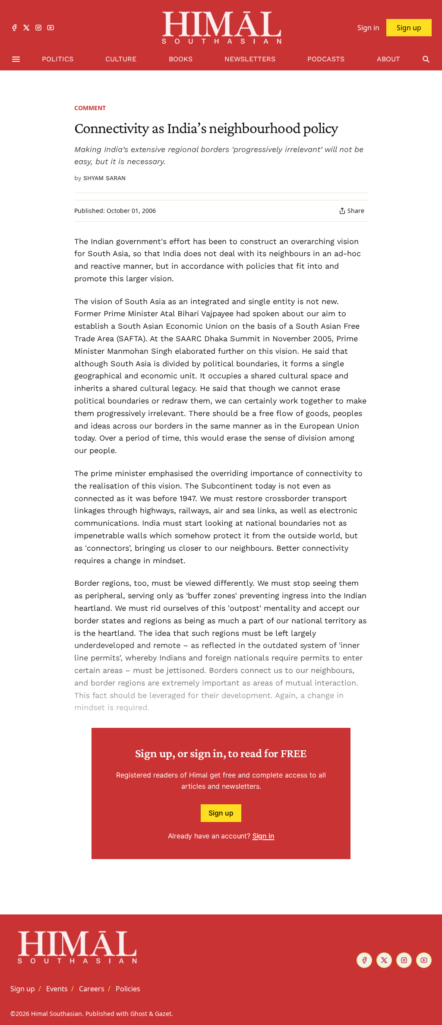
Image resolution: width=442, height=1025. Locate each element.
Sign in (264, 835)
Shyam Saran (104, 178)
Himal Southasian (56, 1013)
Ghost (138, 1013)
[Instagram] (38, 28)
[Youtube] (50, 28)
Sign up (221, 813)
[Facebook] (14, 28)
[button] (22, 989)
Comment (90, 108)
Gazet (163, 1013)
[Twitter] (26, 28)
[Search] (426, 59)
